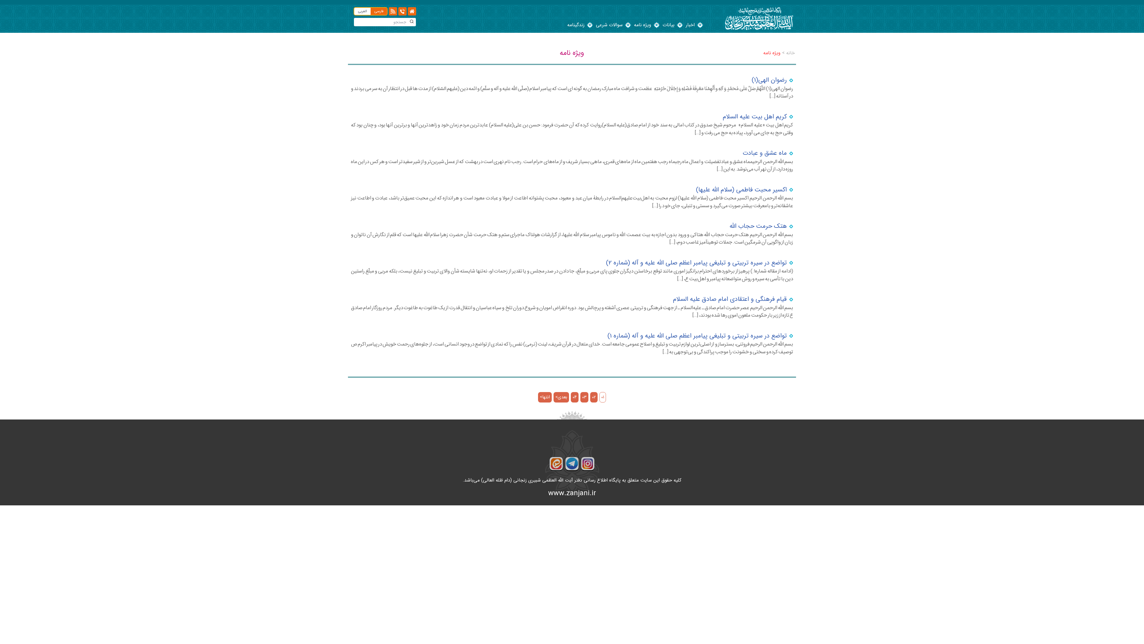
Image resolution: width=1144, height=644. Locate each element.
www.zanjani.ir (572, 493)
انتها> (545, 397)
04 (575, 397)
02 (594, 397)
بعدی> (561, 397)
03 (584, 397)
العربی (362, 11)
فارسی (378, 11)
